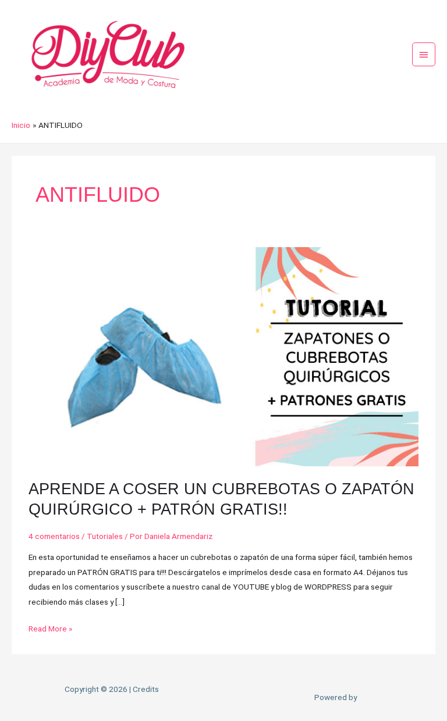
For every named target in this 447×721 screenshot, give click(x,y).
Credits (146, 689)
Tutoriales (105, 536)
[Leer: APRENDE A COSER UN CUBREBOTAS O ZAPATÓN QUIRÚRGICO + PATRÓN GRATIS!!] (223, 355)
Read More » (50, 627)
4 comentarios (54, 536)
